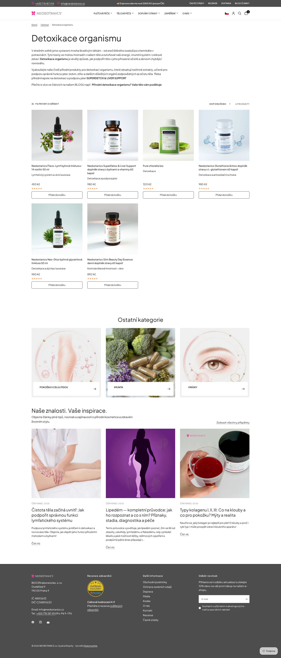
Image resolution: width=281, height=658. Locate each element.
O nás (185, 13)
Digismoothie (90, 645)
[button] (227, 13)
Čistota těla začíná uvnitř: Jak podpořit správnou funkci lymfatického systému (58, 515)
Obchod (45, 25)
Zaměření (169, 13)
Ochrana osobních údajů (157, 586)
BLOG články (242, 3)
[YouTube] (50, 622)
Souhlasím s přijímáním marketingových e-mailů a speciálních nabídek (223, 608)
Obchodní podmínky (155, 582)
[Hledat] (239, 13)
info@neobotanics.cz (73, 3)
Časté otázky (196, 3)
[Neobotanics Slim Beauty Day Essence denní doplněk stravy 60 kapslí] (112, 228)
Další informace (153, 576)
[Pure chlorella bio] (168, 135)
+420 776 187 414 (44, 3)
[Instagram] (42, 622)
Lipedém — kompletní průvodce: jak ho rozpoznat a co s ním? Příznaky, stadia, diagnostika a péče (139, 515)
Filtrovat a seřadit (47, 104)
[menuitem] (102, 13)
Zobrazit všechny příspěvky (233, 422)
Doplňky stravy (147, 13)
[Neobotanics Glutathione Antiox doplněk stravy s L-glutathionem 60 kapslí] (224, 135)
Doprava (226, 3)
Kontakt (147, 610)
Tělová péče (124, 13)
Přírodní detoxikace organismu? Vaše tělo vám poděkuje (127, 84)
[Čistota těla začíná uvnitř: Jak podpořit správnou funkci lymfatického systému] (66, 463)
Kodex (146, 600)
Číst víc (36, 543)
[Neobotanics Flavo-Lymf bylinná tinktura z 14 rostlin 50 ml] (57, 135)
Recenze (212, 3)
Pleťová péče (102, 13)
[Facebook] (35, 622)
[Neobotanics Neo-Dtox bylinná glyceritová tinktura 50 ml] (57, 228)
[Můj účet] (233, 13)
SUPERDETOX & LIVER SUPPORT (106, 78)
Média (146, 596)
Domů (34, 25)
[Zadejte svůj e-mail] (246, 599)
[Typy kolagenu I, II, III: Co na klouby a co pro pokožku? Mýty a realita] (214, 463)
